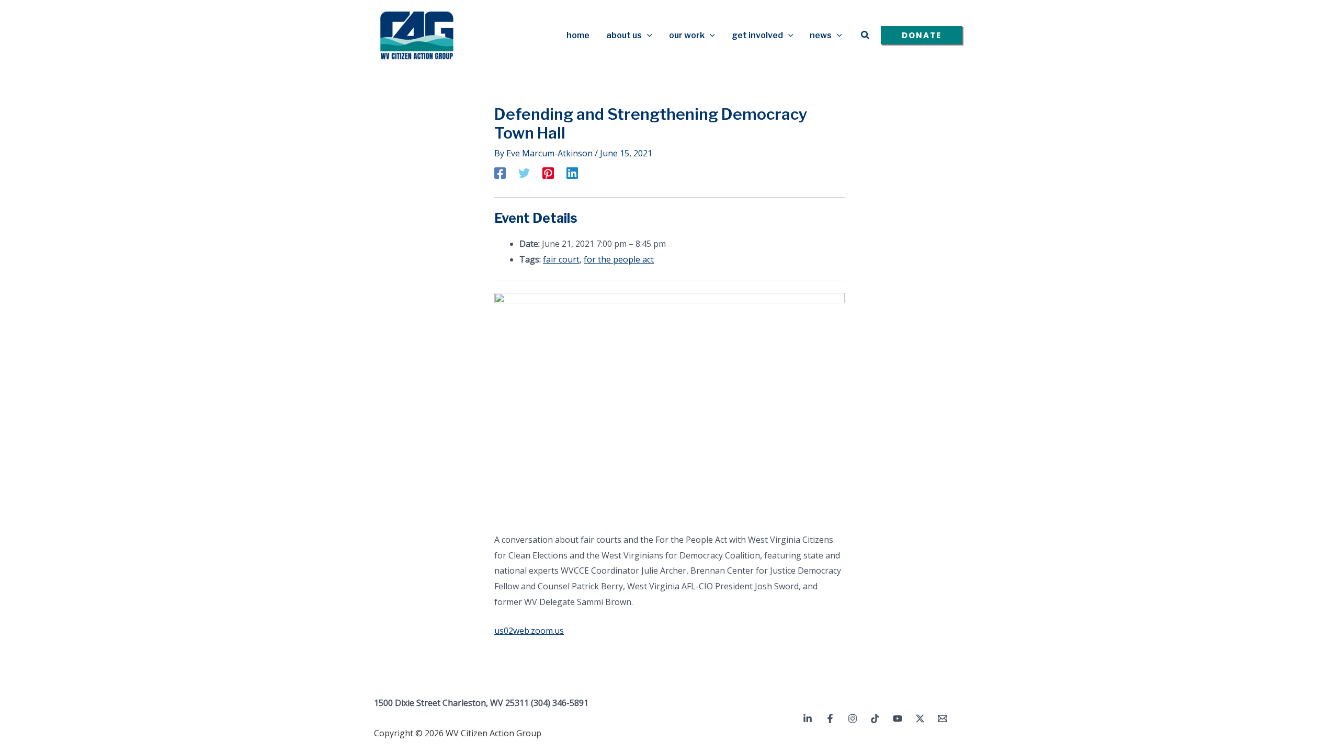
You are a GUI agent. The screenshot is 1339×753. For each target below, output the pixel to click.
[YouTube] (897, 718)
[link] (529, 630)
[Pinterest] (548, 172)
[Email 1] (942, 718)
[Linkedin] (572, 172)
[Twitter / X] (920, 718)
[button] (647, 35)
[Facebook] (500, 172)
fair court (561, 259)
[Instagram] (852, 718)
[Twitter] (524, 172)
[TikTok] (875, 718)
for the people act (619, 259)
